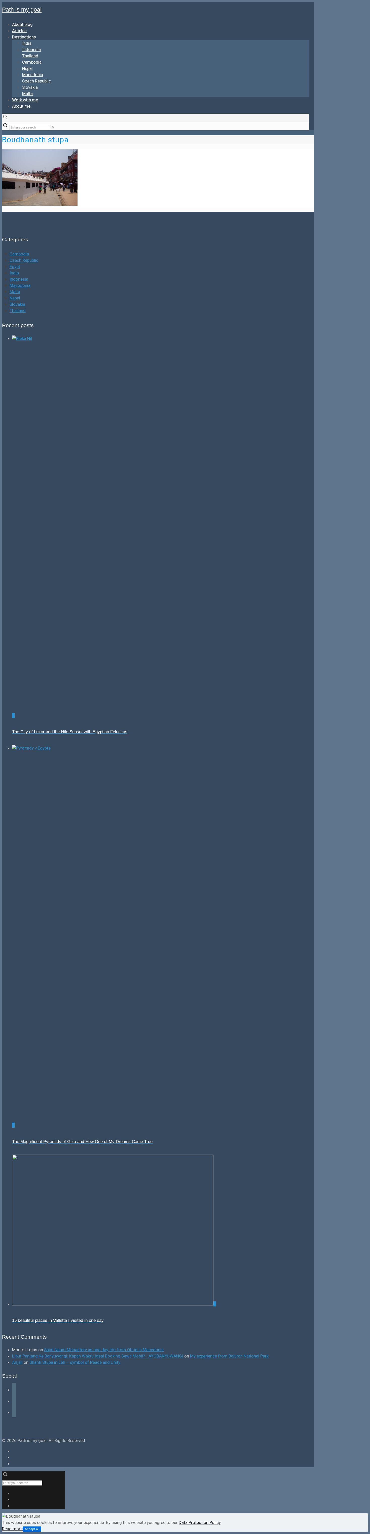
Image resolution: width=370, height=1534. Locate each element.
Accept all (32, 1529)
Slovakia (17, 304)
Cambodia (19, 253)
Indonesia (19, 279)
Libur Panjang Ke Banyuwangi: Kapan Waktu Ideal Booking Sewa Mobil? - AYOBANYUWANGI (97, 1355)
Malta (15, 291)
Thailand (18, 310)
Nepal (15, 297)
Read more (12, 1528)
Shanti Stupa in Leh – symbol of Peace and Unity (74, 1362)
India (14, 272)
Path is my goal (22, 9)
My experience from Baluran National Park (229, 1355)
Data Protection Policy (199, 1522)
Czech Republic (24, 260)
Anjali (17, 1362)
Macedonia (20, 285)
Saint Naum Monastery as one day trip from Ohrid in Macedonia (104, 1349)
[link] (52, 126)
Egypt (15, 266)
